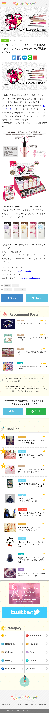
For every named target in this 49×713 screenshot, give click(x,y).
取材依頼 (33, 704)
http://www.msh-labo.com (29, 278)
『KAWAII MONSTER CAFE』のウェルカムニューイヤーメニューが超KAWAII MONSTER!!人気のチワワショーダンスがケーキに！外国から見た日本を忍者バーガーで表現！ (24, 388)
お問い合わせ (42, 704)
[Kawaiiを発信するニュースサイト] (24, 3)
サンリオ (8, 289)
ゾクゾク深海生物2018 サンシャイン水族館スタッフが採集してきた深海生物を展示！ (24, 380)
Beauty (5, 40)
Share (13, 298)
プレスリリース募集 (22, 704)
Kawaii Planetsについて (8, 704)
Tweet (39, 298)
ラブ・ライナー (20, 289)
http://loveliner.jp (24, 271)
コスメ (16, 285)
